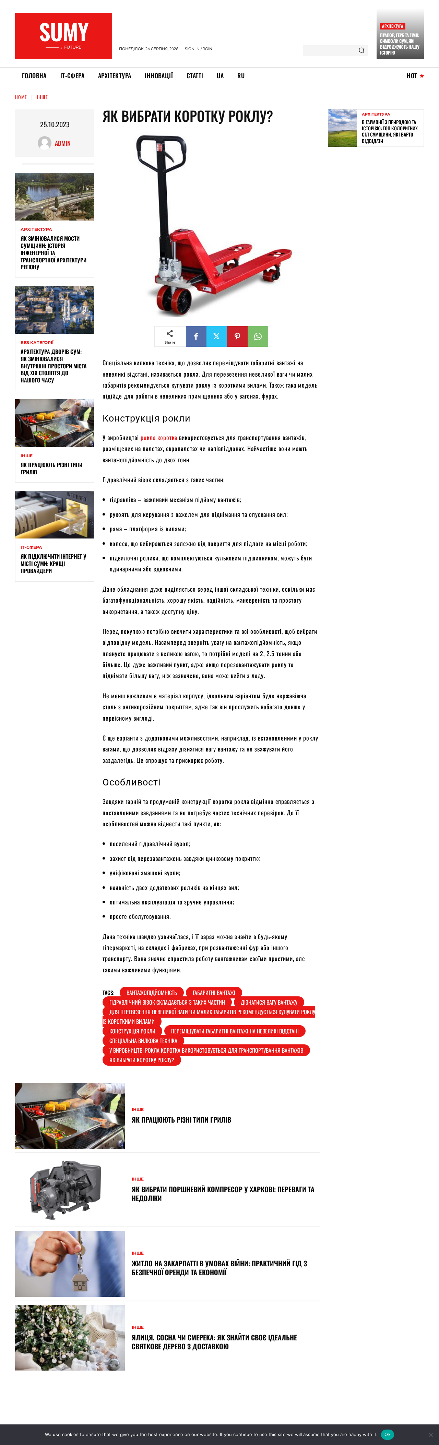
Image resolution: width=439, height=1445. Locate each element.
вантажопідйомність (152, 992)
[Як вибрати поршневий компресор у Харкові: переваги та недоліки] (70, 1190)
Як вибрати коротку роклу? (141, 1060)
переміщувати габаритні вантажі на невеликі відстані (235, 1031)
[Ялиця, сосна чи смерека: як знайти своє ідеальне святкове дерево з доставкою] (70, 1338)
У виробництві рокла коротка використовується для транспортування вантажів (206, 1050)
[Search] (361, 50)
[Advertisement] (379, 202)
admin (63, 143)
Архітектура (392, 26)
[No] (430, 1434)
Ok (387, 1434)
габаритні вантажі (214, 992)
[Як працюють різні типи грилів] (54, 423)
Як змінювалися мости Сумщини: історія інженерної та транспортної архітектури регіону (53, 252)
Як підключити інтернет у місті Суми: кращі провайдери (53, 563)
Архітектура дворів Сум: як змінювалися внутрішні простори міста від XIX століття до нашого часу (54, 365)
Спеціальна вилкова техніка (143, 1041)
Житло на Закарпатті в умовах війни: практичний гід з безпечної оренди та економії (219, 1267)
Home (21, 96)
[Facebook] (196, 336)
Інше (42, 96)
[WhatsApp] (258, 336)
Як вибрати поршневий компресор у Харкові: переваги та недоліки (223, 1193)
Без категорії (37, 343)
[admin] (46, 143)
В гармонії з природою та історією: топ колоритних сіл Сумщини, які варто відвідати (390, 131)
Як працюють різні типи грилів (51, 468)
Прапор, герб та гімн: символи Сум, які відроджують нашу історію (399, 44)
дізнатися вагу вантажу (269, 1002)
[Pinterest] (237, 336)
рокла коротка (159, 437)
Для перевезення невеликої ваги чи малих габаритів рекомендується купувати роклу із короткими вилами (209, 1017)
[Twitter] (216, 336)
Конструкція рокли (132, 1031)
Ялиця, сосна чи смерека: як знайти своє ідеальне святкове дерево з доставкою (214, 1341)
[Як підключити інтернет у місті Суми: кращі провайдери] (54, 514)
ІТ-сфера (31, 547)
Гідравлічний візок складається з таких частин (167, 1002)
